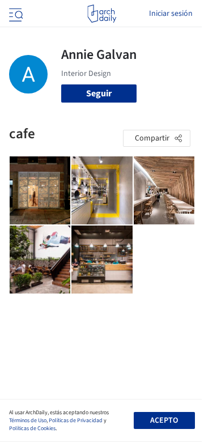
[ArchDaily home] (101, 14)
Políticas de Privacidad (76, 420)
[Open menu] (15, 14)
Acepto (164, 420)
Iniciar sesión (171, 14)
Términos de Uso (27, 420)
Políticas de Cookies (32, 428)
